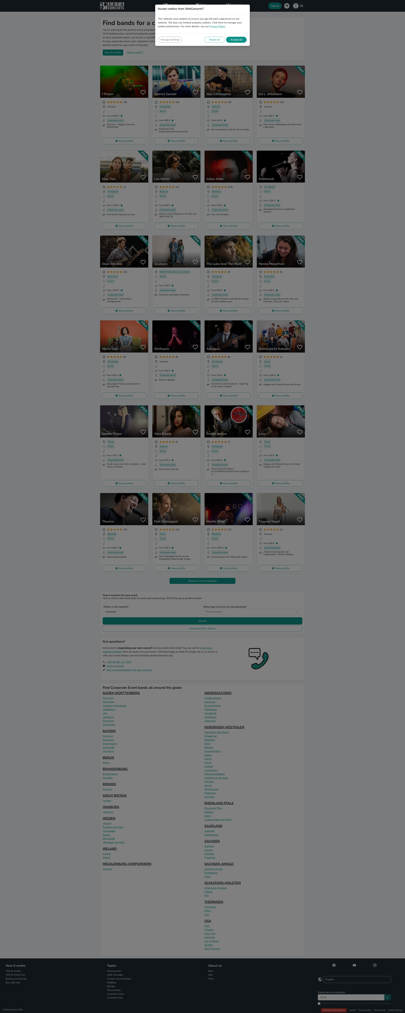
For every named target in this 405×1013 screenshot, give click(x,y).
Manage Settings (170, 39)
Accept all (236, 39)
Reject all (214, 39)
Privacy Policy (217, 26)
